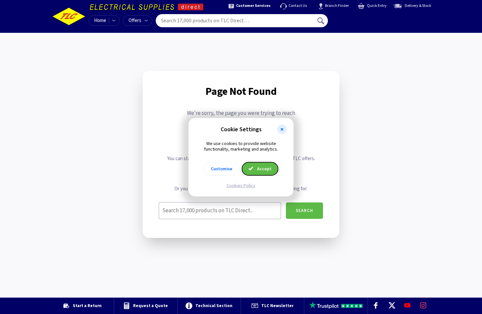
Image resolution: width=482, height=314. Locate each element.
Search (304, 211)
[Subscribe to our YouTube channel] (407, 306)
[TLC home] (69, 16)
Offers (135, 20)
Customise (221, 168)
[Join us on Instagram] (423, 306)
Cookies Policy (241, 185)
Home (100, 20)
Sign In (362, 18)
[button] (282, 129)
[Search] (321, 20)
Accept (263, 168)
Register (358, 23)
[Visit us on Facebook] (376, 306)
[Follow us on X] (391, 306)
